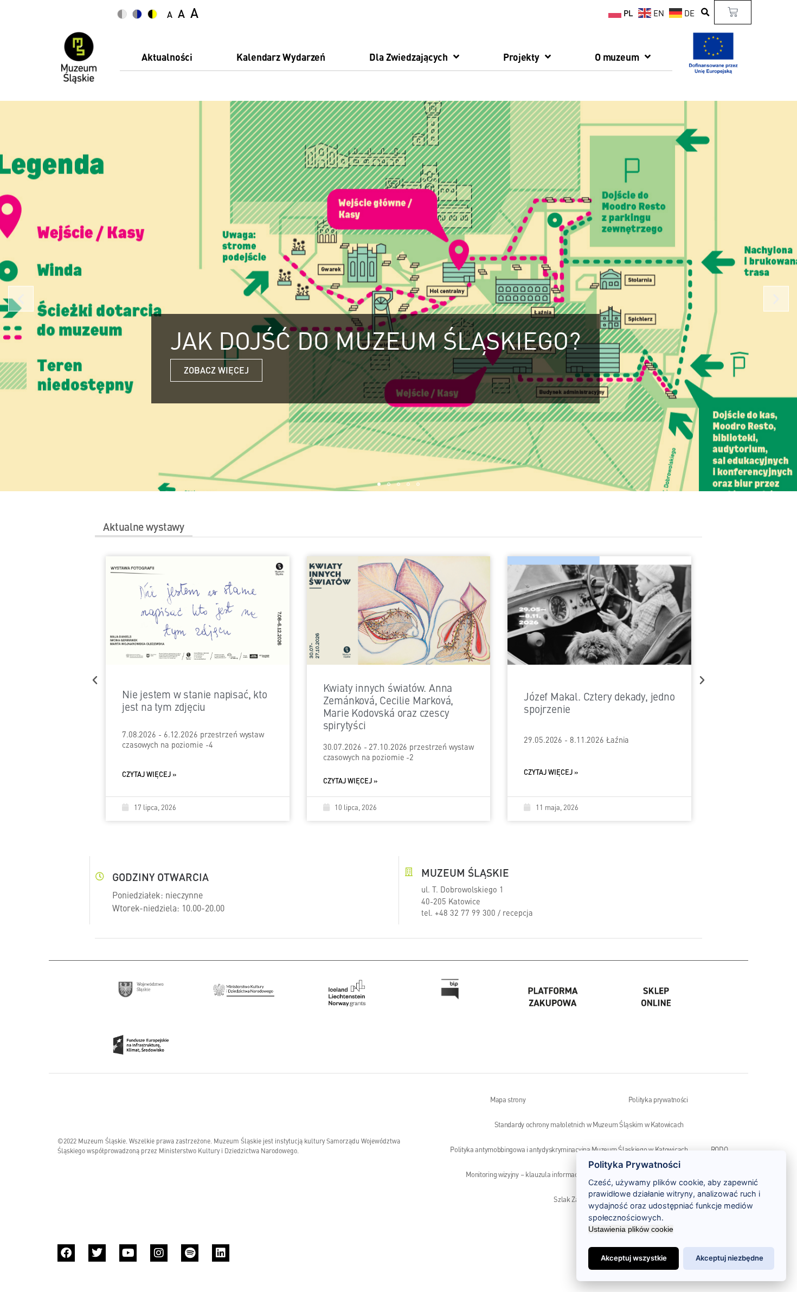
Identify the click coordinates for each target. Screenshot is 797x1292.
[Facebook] (66, 1253)
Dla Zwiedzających (408, 56)
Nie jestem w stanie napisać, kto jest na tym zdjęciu (194, 700)
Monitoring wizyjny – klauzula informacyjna (527, 1174)
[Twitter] (97, 1253)
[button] (705, 12)
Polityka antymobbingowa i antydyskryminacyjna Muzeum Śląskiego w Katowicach (569, 1149)
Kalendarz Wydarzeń (280, 56)
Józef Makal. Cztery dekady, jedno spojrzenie (599, 702)
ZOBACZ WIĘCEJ (216, 370)
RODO (719, 1149)
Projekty (521, 56)
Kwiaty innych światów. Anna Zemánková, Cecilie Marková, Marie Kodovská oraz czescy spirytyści (388, 706)
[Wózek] (732, 12)
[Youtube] (128, 1253)
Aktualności (167, 56)
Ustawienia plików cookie (630, 1229)
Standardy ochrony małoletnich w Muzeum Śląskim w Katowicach (589, 1124)
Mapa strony (508, 1099)
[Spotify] (189, 1253)
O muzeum (617, 56)
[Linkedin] (220, 1253)
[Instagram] (159, 1253)
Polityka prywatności (658, 1099)
